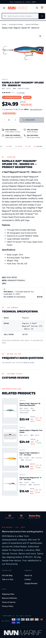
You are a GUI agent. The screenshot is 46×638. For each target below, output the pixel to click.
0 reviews (21, 93)
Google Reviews (31, 583)
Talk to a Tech (7, 579)
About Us (28, 575)
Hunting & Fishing (16, 24)
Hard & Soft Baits (32, 24)
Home (4, 24)
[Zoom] (40, 36)
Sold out (30, 120)
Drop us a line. (28, 362)
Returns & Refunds (9, 598)
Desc (9, 146)
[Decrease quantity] (4, 119)
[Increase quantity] (15, 119)
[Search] (42, 16)
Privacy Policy (7, 606)
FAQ (27, 146)
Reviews (38, 146)
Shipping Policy (8, 594)
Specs (18, 146)
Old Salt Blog (7, 575)
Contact (28, 579)
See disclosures (36, 109)
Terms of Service (8, 602)
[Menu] (4, 8)
